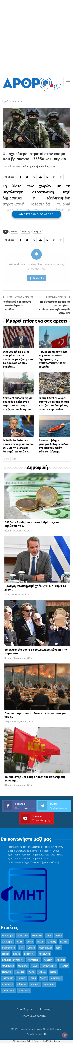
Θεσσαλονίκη (45, 948)
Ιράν (58, 948)
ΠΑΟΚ (34, 966)
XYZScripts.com (53, 1041)
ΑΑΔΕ (48, 935)
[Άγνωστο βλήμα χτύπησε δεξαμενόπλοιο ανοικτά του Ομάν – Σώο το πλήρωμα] (54, 426)
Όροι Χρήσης (24, 1009)
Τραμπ (33, 978)
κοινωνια (35, 984)
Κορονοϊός (29, 954)
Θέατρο (31, 948)
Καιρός (16, 954)
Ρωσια (31, 972)
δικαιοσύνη (7, 984)
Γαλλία (40, 942)
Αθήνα (59, 935)
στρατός (26, 232)
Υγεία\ (43, 978)
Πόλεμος (20, 972)
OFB (45, 1034)
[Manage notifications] (65, 1035)
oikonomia (37, 935)
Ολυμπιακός (8, 966)
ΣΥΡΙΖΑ (42, 972)
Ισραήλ (5, 954)
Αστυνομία (7, 942)
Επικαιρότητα (8, 948)
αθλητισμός (56, 978)
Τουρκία (37, 232)
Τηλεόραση (7, 978)
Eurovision (23, 935)
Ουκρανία (22, 966)
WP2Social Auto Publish (23, 1041)
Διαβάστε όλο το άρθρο (36, 214)
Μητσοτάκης (34, 960)
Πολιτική (64, 966)
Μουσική (48, 960)
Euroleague (7, 935)
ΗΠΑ (21, 948)
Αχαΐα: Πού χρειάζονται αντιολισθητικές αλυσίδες (17, 305)
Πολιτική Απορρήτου (34, 1016)
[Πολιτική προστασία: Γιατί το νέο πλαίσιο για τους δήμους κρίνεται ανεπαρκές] (37, 686)
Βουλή (30, 942)
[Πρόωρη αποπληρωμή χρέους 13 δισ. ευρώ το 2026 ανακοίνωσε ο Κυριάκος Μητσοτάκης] (37, 559)
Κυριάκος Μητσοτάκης (12, 960)
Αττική (20, 942)
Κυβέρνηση (44, 954)
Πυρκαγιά (6, 972)
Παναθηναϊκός (49, 966)
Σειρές (53, 972)
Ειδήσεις (52, 942)
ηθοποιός (21, 984)
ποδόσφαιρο (8, 990)
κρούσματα (49, 984)
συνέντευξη (24, 990)
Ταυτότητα (46, 1009)
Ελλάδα (14, 232)
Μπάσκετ (61, 960)
